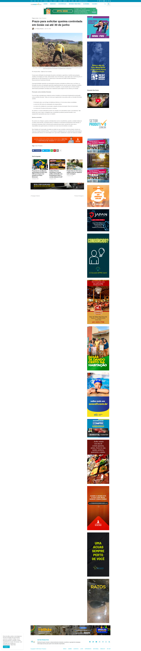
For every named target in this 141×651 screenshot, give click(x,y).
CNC (35, 1)
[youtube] (104, 1)
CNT (41, 1)
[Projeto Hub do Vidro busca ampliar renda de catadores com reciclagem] (75, 164)
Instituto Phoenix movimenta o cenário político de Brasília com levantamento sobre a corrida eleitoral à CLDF (55, 174)
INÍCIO (64, 648)
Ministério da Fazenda (83, 1)
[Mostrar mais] (60, 150)
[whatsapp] (106, 1)
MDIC (73, 1)
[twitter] (99, 1)
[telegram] (108, 1)
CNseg (50, 1)
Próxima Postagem (78, 195)
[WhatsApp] (51, 150)
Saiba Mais (13, 644)
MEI (69, 1)
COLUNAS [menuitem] (94, 4)
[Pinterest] (54, 150)
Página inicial (35, 18)
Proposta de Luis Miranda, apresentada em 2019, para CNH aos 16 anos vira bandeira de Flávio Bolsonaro (39, 174)
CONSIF (55, 1)
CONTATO (76, 648)
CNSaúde (46, 1)
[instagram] (101, 1)
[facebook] (90, 642)
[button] (105, 4)
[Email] (57, 150)
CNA (31, 1)
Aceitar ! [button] (6, 646)
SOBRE (70, 648)
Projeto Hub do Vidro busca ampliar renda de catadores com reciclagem (74, 172)
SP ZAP (109, 648)
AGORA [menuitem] (45, 4)
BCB (76, 1)
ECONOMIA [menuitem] (86, 4)
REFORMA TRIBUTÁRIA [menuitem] (74, 4)
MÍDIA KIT (102, 648)
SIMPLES (65, 1)
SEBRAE (60, 1)
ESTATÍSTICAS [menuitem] (62, 4)
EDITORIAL (96, 648)
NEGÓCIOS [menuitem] (53, 4)
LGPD (81, 648)
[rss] (110, 1)
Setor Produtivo (42, 18)
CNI (38, 1)
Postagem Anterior (35, 195)
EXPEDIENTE (88, 648)
